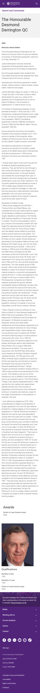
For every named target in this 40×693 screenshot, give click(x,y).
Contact (5, 631)
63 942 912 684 (11, 659)
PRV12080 (11, 667)
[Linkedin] (9, 640)
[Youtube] (19, 640)
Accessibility (7, 679)
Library (5, 626)
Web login (6, 648)
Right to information (9, 683)
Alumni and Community (13, 10)
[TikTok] (30, 640)
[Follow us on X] (14, 640)
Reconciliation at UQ (18, 603)
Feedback (6, 687)
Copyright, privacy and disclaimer (13, 675)
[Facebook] (4, 640)
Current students (9, 620)
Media (5, 609)
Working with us (9, 615)
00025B (11, 663)
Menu (3, 4)
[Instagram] (24, 640)
